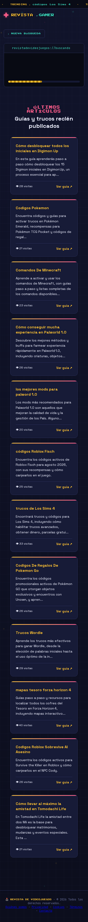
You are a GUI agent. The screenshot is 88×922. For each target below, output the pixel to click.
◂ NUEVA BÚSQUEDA (24, 33)
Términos (76, 907)
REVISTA (32, 15)
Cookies (59, 907)
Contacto (45, 911)
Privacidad (40, 907)
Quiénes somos (16, 907)
